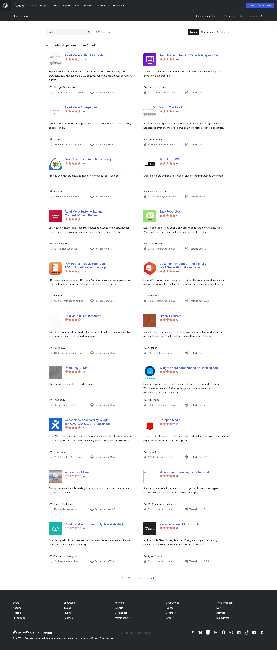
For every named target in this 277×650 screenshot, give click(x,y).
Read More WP (169, 159)
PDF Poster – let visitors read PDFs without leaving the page (85, 265)
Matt (220, 607)
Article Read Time (77, 472)
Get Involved (172, 602)
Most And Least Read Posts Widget (89, 159)
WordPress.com (226, 602)
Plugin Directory (21, 16)
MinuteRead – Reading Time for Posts (185, 472)
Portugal (47, 632)
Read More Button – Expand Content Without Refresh (83, 213)
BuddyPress (224, 618)
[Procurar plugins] (89, 32)
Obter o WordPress (260, 5)
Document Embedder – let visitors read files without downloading (182, 265)
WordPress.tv (123, 618)
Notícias (17, 607)
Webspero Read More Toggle (179, 524)
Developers (121, 612)
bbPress (222, 612)
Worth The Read (170, 107)
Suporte (119, 607)
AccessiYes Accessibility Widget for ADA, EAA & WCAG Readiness (87, 421)
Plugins (67, 612)
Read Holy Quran (76, 368)
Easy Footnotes (170, 211)
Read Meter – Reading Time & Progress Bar (188, 55)
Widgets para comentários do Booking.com (189, 368)
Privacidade (19, 618)
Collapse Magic (169, 420)
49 (140, 578)
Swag (170, 618)
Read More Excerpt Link (81, 107)
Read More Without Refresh (84, 55)
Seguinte (150, 578)
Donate (171, 612)
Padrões (68, 618)
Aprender (120, 602)
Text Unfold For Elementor (83, 315)
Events (169, 607)
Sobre (16, 602)
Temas (67, 607)
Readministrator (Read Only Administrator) (94, 524)
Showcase (69, 602)
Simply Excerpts (170, 315)
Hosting (17, 612)
